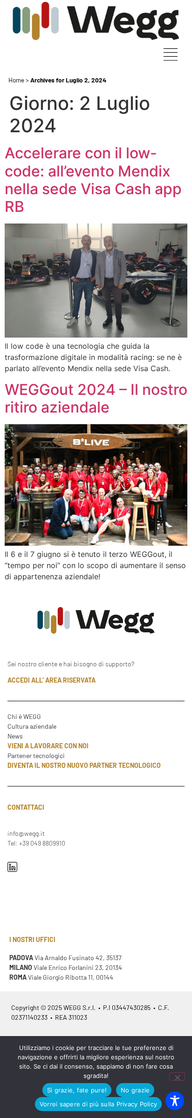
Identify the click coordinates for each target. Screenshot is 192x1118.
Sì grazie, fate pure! (77, 1090)
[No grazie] (177, 1076)
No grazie (135, 1090)
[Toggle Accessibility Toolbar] (175, 1101)
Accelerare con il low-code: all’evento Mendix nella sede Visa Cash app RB (93, 180)
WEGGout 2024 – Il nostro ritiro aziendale (96, 398)
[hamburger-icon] (170, 55)
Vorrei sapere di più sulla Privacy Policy (98, 1104)
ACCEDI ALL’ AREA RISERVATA (51, 680)
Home (16, 80)
